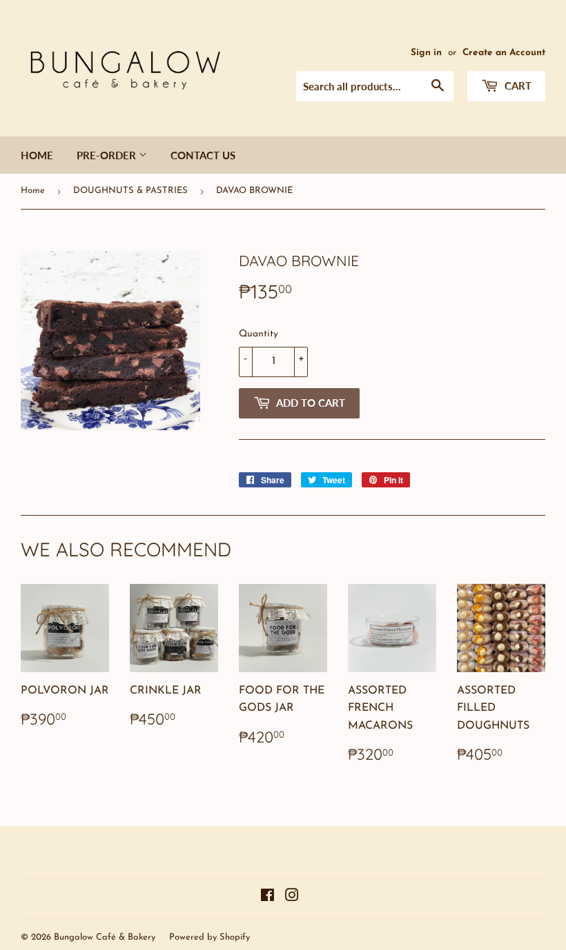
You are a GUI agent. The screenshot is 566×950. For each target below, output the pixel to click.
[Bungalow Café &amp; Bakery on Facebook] (267, 897)
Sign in (426, 52)
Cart (516, 85)
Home (33, 190)
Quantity (258, 334)
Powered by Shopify (209, 937)
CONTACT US (202, 155)
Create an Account (503, 52)
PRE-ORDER (108, 155)
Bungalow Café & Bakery (104, 937)
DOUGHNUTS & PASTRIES (130, 190)
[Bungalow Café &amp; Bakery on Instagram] (292, 897)
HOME (37, 155)
